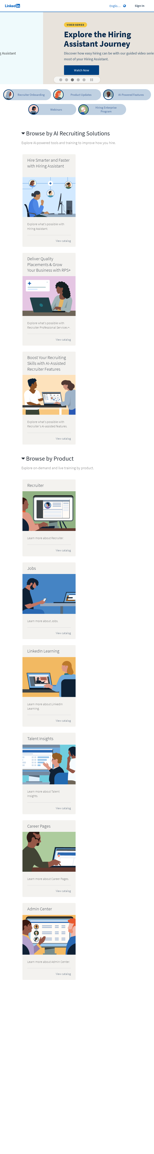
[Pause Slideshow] (91, 80)
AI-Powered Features (131, 95)
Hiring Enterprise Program (106, 109)
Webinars (56, 109)
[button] (60, 79)
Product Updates (81, 95)
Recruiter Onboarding (31, 95)
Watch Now (40, 70)
